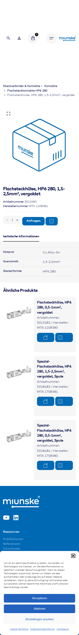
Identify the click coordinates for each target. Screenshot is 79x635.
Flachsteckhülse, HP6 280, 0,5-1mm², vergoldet (54, 307)
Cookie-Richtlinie (19, 629)
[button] (73, 556)
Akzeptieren (39, 598)
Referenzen (11, 544)
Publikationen (13, 539)
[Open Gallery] (8, 113)
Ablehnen (39, 608)
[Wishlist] (19, 38)
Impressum (63, 629)
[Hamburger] (51, 38)
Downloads (11, 548)
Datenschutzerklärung (42, 629)
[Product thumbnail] (18, 312)
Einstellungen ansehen (40, 619)
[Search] (8, 38)
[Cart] (33, 38)
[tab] (21, 241)
